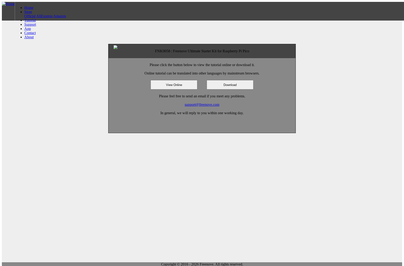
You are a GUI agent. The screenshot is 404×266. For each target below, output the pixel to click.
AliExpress (44, 16)
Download (230, 85)
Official (30, 16)
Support (30, 24)
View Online (174, 85)
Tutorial (30, 20)
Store (28, 12)
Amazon (59, 16)
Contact (30, 33)
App (27, 29)
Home (28, 8)
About (29, 37)
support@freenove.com (202, 104)
